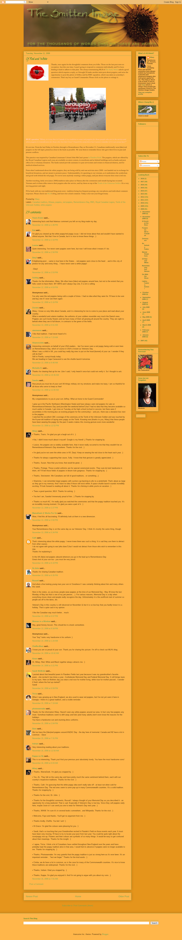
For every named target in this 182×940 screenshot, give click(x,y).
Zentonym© (145, 239)
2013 (142, 194)
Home (78, 896)
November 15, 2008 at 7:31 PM (45, 738)
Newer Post (32, 896)
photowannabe (38, 709)
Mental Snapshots (145, 254)
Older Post (123, 896)
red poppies (67, 202)
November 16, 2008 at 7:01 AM (45, 879)
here (143, 85)
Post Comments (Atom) (83, 905)
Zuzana (35, 308)
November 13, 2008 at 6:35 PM (45, 575)
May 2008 (146, 317)
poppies (58, 202)
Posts (143, 161)
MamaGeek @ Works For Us (44, 513)
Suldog (35, 278)
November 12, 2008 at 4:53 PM (45, 287)
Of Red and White (145, 260)
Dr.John (35, 568)
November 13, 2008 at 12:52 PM (45, 426)
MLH (49, 194)
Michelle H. (37, 368)
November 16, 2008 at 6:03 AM (45, 763)
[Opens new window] (77, 109)
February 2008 (145, 331)
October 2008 (145, 293)
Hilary (34, 431)
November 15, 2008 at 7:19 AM (45, 703)
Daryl (34, 258)
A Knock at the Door (145, 223)
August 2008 (145, 303)
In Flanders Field (94, 157)
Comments (145, 165)
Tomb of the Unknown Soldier (109, 183)
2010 (142, 203)
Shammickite (38, 343)
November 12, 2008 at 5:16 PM (45, 302)
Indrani (35, 744)
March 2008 (146, 325)
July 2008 (145, 307)
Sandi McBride (38, 671)
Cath (34, 538)
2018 (142, 178)
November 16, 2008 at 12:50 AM (45, 751)
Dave (34, 729)
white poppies (46, 205)
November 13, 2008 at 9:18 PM (45, 628)
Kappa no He (38, 756)
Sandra (35, 380)
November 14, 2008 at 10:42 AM (45, 653)
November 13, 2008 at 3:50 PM (45, 520)
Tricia (34, 694)
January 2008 (145, 336)
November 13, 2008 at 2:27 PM (45, 508)
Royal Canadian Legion (105, 202)
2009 (142, 206)
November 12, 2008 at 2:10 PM (45, 240)
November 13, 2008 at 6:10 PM (45, 563)
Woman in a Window (41, 621)
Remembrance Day (81, 202)
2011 (142, 200)
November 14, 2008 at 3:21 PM (45, 666)
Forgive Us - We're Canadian (145, 231)
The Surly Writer (112, 69)
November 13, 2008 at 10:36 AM (45, 375)
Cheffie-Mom (37, 646)
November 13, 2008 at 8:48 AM (45, 363)
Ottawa (51, 202)
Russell (35, 581)
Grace (35, 659)
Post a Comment (36, 884)
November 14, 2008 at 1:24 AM (45, 641)
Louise (35, 245)
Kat (33, 230)
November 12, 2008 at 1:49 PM (45, 225)
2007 (142, 340)
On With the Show (145, 276)
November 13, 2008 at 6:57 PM (45, 616)
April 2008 (146, 320)
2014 (142, 191)
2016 (142, 185)
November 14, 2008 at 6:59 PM (45, 688)
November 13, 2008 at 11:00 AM (45, 390)
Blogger (105, 934)
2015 (142, 188)
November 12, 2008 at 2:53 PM (45, 272)
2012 (142, 197)
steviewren (37, 330)
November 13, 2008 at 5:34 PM (45, 532)
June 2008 (146, 312)
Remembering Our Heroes (146, 268)
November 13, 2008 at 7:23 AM (45, 337)
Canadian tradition (39, 202)
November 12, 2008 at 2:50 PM (45, 252)
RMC (92, 202)
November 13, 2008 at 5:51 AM (45, 325)
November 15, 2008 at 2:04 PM (45, 723)
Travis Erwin (37, 218)
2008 (142, 209)
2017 (142, 181)
